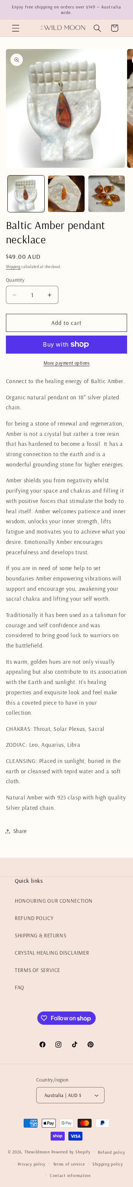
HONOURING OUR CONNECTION (54, 900)
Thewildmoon (37, 1152)
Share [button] (20, 830)
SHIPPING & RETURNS (40, 935)
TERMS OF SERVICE (37, 969)
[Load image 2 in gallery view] (66, 194)
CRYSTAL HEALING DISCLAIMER (52, 952)
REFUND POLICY (34, 918)
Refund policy (111, 1152)
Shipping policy (107, 1164)
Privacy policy (31, 1164)
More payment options (67, 363)
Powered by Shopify (71, 1152)
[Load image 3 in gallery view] (106, 194)
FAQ (19, 987)
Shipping (13, 266)
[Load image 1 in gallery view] (26, 194)
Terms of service (69, 1164)
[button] (15, 28)
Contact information (70, 1175)
